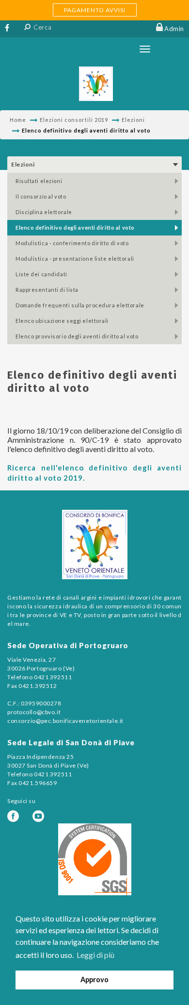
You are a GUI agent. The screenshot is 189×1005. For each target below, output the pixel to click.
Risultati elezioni (39, 181)
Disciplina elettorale (44, 212)
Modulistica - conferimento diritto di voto (72, 243)
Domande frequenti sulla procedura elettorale (80, 305)
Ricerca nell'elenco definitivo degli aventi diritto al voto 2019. (94, 472)
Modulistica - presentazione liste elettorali (75, 258)
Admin (174, 29)
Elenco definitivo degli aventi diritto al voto (75, 227)
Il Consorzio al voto (41, 196)
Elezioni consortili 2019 (74, 120)
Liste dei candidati (41, 274)
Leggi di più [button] (95, 954)
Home (18, 120)
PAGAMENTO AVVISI (95, 10)
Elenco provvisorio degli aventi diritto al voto (77, 336)
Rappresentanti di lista (47, 289)
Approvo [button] (94, 979)
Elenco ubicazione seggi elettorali (62, 321)
